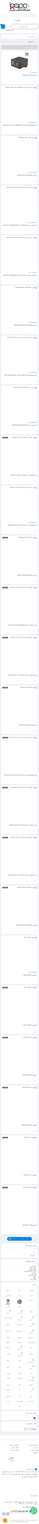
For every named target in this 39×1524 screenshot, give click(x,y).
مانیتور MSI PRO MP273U (29, 1125)
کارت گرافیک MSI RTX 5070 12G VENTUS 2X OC (22, 675)
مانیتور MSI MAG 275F (30, 1175)
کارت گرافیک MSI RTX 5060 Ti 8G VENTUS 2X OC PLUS (20, 775)
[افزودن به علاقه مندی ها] (28, 81)
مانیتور (34, 1276)
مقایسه (31, 81)
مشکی (34, 1418)
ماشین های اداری (32, 1275)
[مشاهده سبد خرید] (3, 26)
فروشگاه (36, 1452)
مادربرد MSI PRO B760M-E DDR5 (27, 175)
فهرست (18, 20)
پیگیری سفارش (34, 1450)
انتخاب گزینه (35, 81)
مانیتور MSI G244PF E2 (30, 1025)
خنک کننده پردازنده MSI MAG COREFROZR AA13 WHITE (20, 225)
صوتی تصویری (32, 1268)
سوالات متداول (15, 1447)
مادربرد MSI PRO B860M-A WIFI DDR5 (25, 325)
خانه (35, 36)
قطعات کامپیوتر (32, 1270)
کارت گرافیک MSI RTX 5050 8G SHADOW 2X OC (22, 625)
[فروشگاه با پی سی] (19, 6)
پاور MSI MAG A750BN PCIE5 (28, 725)
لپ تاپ (34, 1272)
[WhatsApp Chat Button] (34, 1510)
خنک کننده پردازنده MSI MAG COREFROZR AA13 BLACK (20, 275)
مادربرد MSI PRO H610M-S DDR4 (27, 575)
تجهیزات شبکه (33, 1267)
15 (23, 1238)
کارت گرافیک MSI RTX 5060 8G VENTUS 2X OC (23, 825)
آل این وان (33, 1265)
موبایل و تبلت (33, 1279)
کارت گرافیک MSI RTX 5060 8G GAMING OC (24, 475)
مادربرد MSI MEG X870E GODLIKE (26, 925)
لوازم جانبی (33, 1274)
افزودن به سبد (35, 481)
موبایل (34, 1278)
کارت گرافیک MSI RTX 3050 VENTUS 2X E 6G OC (22, 525)
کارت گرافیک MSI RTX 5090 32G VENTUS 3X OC (22, 875)
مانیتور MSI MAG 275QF (30, 1225)
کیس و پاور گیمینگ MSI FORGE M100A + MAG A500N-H (20, 375)
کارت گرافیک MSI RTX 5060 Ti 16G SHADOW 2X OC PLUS (20, 125)
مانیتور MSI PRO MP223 (30, 1075)
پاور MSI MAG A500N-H (30, 75)
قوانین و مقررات (15, 1450)
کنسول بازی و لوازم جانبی (30, 1271)
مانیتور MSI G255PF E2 (30, 975)
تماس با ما (35, 1447)
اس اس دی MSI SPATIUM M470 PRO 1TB (24, 425)
